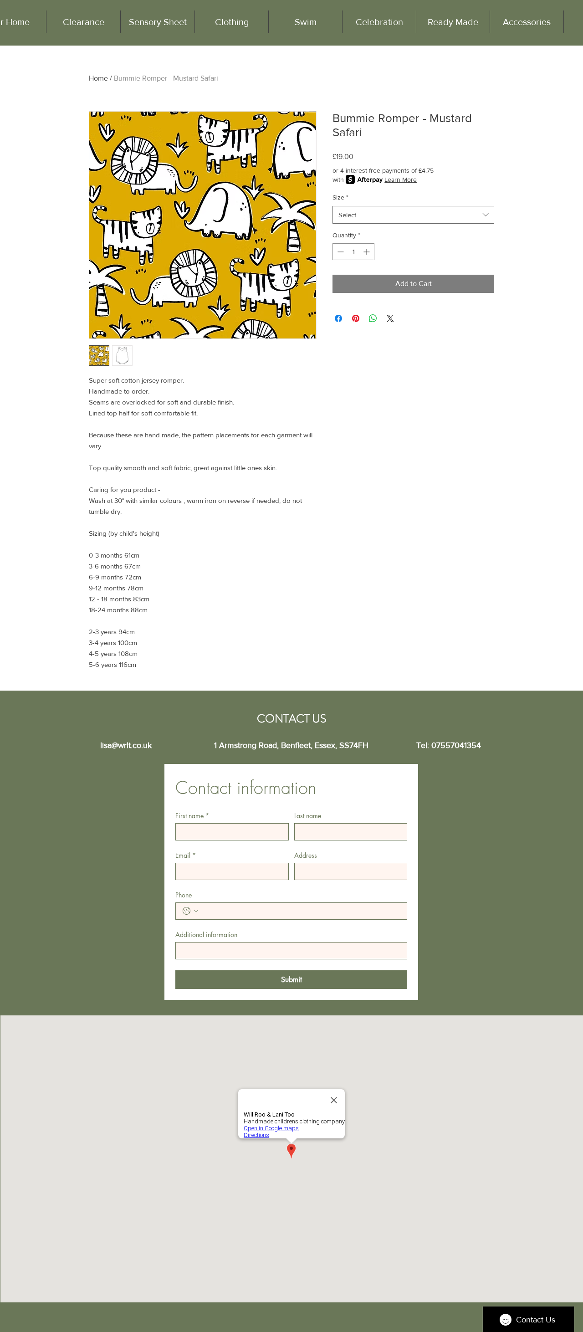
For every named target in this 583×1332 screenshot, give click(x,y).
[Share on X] (390, 318)
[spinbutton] (353, 252)
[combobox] (413, 215)
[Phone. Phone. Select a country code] (190, 911)
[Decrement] (339, 252)
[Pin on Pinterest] (355, 318)
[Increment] (367, 252)
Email (185, 855)
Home (98, 78)
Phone (183, 895)
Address (305, 855)
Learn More (400, 179)
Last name (307, 816)
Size (340, 197)
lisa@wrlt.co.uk (126, 745)
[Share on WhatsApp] (373, 318)
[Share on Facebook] (338, 318)
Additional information (206, 934)
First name (192, 816)
